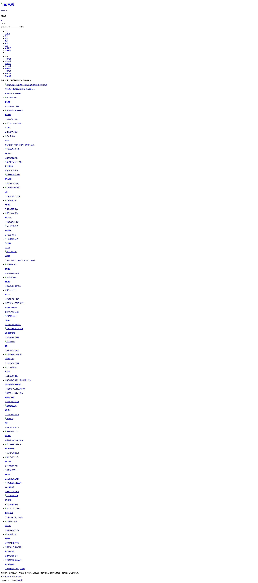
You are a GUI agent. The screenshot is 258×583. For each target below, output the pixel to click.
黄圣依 (12, 132)
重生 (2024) (8, 217)
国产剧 (7, 34)
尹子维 (17, 543)
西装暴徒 (7, 282)
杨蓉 (11, 158)
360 (12, 576)
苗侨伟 (15, 158)
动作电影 (8, 59)
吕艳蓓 (12, 312)
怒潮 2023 (8, 526)
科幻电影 (8, 66)
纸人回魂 (7, 371)
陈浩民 (17, 402)
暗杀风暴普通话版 (10, 333)
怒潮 (6, 423)
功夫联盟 (7, 256)
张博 (6, 171)
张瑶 (9, 235)
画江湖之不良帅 (9, 551)
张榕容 (17, 222)
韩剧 (6, 38)
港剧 (6, 36)
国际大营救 (8, 179)
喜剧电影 (8, 61)
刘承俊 (17, 273)
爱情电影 (8, 64)
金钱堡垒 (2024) (9, 359)
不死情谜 (7, 538)
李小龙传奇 (8, 115)
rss (2, 576)
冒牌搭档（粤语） (10, 397)
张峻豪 (13, 235)
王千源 (7, 363)
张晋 (6, 504)
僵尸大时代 (8, 461)
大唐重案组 (8, 243)
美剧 (6, 41)
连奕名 (7, 183)
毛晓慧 (12, 556)
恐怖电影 (8, 68)
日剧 (6, 46)
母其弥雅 (13, 286)
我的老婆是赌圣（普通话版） (13, 384)
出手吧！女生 (9, 513)
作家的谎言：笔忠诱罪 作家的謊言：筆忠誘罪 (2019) (20, 89)
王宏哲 (17, 312)
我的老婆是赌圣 (9, 564)
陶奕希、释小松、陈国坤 (14, 517)
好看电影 (8, 76)
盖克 (16, 119)
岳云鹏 (12, 440)
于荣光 (15, 466)
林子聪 (7, 402)
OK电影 (19, 580)
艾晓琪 (12, 402)
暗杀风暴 (7, 102)
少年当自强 (8, 500)
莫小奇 (17, 183)
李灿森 (17, 196)
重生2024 (7, 294)
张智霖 (12, 106)
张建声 (7, 93)
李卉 (16, 132)
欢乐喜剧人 (8, 436)
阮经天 (12, 222)
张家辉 (7, 222)
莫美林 (10, 504)
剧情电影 (8, 71)
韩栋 (6, 376)
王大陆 (17, 427)
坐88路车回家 (9, 166)
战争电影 (8, 73)
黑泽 (16, 556)
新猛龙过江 (8, 153)
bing (15, 576)
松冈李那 (13, 93)
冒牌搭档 (7, 410)
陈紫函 (10, 376)
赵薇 (11, 209)
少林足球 (7, 205)
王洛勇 (12, 119)
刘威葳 (10, 171)
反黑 (6, 192)
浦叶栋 (7, 132)
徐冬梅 (12, 273)
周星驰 (7, 209)
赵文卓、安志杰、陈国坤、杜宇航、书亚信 (20, 260)
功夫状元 (7, 127)
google (19, 576)
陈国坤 (7, 119)
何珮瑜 (18, 93)
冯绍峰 (12, 363)
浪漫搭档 (7, 269)
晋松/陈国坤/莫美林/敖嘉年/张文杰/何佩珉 (19, 145)
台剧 (6, 43)
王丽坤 (17, 363)
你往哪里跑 (8, 230)
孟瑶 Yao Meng (15, 389)
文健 (11, 466)
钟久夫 (17, 492)
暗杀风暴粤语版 (9, 448)
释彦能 (18, 286)
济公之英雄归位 (9, 487)
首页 (6, 31)
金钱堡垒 (7, 474)
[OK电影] (7, 5)
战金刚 (7, 140)
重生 (6, 346)
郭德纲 (7, 440)
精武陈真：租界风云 (11, 307)
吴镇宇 (17, 106)
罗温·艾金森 (19, 440)
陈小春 (7, 196)
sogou (9, 576)
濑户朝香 (11, 543)
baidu (4, 576)
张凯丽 (15, 171)
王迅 (6, 235)
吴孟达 (15, 209)
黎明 (6, 543)
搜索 (22, 27)
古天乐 (7, 106)
